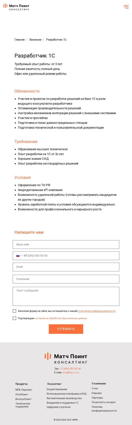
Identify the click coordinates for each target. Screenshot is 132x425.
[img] (66, 358)
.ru (77, 372)
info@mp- (68, 372)
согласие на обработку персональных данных (61, 318)
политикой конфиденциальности (97, 311)
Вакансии (35, 39)
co (75, 372)
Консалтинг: (54, 384)
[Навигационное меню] (126, 7)
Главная (19, 39)
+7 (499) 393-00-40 (70, 368)
